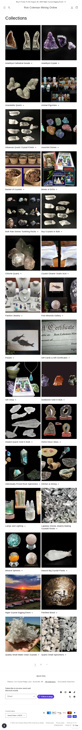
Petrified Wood (48, 613)
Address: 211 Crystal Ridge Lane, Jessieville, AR (25, 682)
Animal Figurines (49, 105)
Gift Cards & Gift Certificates (54, 358)
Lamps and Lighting (14, 526)
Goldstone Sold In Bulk (51, 400)
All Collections (50, 682)
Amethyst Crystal (49, 63)
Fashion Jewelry (12, 316)
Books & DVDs (48, 189)
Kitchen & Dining (49, 484)
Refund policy (50, 723)
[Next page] (46, 664)
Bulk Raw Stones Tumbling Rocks (20, 231)
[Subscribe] (33, 696)
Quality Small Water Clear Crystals (21, 655)
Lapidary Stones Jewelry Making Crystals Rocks (56, 527)
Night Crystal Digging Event (18, 613)
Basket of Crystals (13, 189)
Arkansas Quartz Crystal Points (19, 147)
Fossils (8, 358)
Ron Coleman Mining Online (23, 723)
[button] (4, 7)
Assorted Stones (48, 147)
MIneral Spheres (12, 571)
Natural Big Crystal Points (53, 571)
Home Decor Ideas (50, 442)
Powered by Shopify (38, 723)
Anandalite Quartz (13, 105)
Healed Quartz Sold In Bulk (17, 442)
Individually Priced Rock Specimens (21, 484)
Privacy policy (60, 723)
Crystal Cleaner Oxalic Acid (53, 274)
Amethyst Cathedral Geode (17, 63)
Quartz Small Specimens (52, 655)
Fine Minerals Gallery (51, 316)
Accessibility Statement (66, 682)
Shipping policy (58, 725)
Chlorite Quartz (12, 274)
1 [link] (35, 664)
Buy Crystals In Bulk (50, 231)
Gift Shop (9, 400)
